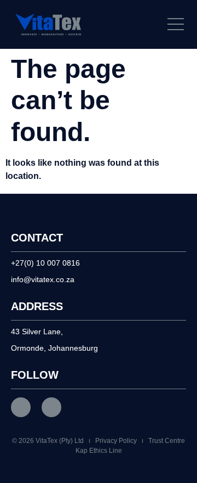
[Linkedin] (51, 407)
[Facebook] (21, 407)
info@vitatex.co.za (42, 279)
